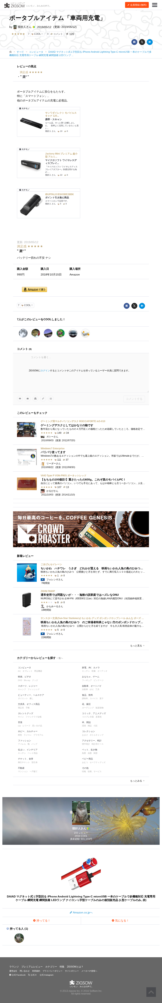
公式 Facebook (18, 975)
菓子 (102, 698)
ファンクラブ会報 (33, 717)
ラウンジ (14, 966)
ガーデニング (88, 708)
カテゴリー (51, 966)
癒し (32, 698)
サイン (21, 717)
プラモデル (38, 735)
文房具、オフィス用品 (29, 704)
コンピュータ (24, 667)
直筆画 (99, 717)
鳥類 (95, 753)
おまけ (85, 735)
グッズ (35, 680)
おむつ (85, 762)
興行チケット (24, 762)
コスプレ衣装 (88, 717)
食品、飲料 (87, 695)
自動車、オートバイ (92, 686)
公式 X (33, 975)
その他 (85, 768)
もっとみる (136, 780)
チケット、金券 (25, 759)
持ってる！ (43, 920)
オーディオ (102, 671)
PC (19, 671)
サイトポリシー (72, 971)
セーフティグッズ (97, 762)
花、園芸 (86, 704)
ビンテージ (99, 680)
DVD (20, 680)
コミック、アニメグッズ (94, 713)
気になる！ (121, 920)
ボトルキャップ (97, 735)
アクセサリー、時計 (92, 740)
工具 (97, 689)
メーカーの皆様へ (89, 971)
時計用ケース (98, 744)
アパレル (22, 744)
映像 (94, 671)
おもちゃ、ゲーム (90, 676)
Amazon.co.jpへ (82, 912)
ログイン (45, 370)
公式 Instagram (46, 975)
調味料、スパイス (90, 698)
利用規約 (36, 971)
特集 (62, 966)
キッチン (86, 671)
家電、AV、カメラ (91, 667)
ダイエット (23, 698)
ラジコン (28, 735)
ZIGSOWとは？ (75, 966)
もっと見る (136, 645)
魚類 (84, 753)
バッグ (34, 744)
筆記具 (21, 708)
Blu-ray (27, 680)
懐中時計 (86, 744)
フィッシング (34, 689)
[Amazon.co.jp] (34, 290)
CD (19, 726)
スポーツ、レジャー (28, 686)
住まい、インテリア (28, 749)
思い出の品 (37, 726)
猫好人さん (24, 26)
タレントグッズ (25, 713)
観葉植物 (100, 708)
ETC (92, 689)
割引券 (35, 762)
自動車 (85, 689)
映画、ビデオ (24, 676)
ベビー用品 (87, 759)
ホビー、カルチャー (28, 731)
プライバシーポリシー (52, 971)
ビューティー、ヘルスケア (31, 695)
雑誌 (90, 726)
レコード (26, 726)
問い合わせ (25, 971)
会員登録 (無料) (138, 5)
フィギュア (87, 680)
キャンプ (22, 689)
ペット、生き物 (89, 749)
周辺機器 (38, 671)
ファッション (24, 740)
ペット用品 (33, 753)
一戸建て (34, 771)
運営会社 (13, 971)
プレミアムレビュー (32, 966)
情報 (84, 771)
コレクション (88, 731)
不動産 (21, 768)
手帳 (28, 708)
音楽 (20, 722)
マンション (23, 771)
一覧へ (60, 658)
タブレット (27, 671)
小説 (95, 726)
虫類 (90, 753)
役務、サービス (95, 771)
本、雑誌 (86, 722)
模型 (20, 735)
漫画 (84, 726)
